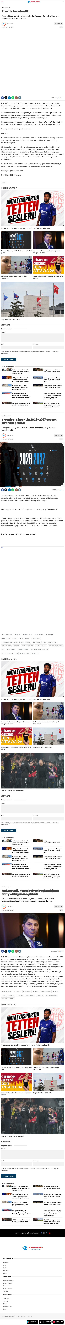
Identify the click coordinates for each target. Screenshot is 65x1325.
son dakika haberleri (8, 999)
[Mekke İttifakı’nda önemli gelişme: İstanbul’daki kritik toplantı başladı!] (7, 370)
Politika (5, 1268)
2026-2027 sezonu (7, 634)
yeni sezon (36, 653)
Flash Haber (27, 991)
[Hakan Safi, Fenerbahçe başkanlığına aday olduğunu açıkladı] (48, 240)
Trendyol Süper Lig (23, 649)
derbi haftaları (28, 634)
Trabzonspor (11, 649)
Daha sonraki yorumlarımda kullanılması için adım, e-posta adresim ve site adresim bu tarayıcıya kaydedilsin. (29, 352)
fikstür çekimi (6, 638)
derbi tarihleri (39, 634)
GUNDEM (56, 991)
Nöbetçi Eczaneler (8, 1280)
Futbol (15, 638)
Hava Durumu (7, 1286)
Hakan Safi (20, 995)
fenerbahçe (50, 634)
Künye (5, 1304)
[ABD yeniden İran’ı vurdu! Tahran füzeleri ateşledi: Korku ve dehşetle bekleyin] (7, 378)
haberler (11, 995)
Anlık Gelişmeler (7, 991)
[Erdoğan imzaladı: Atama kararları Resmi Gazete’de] (38, 370)
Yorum (3, 332)
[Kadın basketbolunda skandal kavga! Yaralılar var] (16, 265)
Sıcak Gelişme (30, 995)
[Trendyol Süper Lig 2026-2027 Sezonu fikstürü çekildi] (16, 240)
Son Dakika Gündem (52, 995)
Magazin (5, 1270)
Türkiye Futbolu (25, 653)
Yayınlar (5, 1291)
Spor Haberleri (7, 646)
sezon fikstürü (53, 642)
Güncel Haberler (46, 991)
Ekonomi (5, 1263)
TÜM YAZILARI (58, 24)
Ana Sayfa (6, 1298)
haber (4, 995)
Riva (44, 642)
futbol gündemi (25, 638)
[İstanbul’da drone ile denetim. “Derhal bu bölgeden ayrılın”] (38, 386)
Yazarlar (5, 1301)
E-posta (36, 344)
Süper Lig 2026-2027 (27, 646)
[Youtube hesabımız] (49, 1233)
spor (4, 182)
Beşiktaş (18, 634)
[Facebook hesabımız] (41, 1233)
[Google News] (60, 98)
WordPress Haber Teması (23, 1316)
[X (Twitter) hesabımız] (44, 1233)
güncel (36, 991)
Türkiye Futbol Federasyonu (10, 653)
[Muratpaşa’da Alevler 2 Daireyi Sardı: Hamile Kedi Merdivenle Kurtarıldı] (7, 386)
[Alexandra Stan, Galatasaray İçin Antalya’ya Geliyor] (48, 265)
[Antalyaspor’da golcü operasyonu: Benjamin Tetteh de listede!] (32, 208)
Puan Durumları (7, 1288)
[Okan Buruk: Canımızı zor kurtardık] (32, 770)
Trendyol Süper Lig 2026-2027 (40, 649)
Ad (2, 344)
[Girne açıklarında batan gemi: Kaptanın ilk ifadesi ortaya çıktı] (38, 378)
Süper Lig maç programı (56, 646)
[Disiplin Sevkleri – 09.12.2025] (32, 299)
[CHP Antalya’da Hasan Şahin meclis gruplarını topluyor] (7, 403)
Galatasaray (36, 638)
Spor (61, 27)
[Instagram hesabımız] (46, 1233)
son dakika (40, 995)
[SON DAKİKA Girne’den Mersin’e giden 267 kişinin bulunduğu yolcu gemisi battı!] (7, 394)
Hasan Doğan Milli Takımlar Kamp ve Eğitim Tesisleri (16, 642)
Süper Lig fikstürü (41, 646)
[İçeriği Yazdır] (19, 97)
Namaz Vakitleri (7, 1283)
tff (3, 649)
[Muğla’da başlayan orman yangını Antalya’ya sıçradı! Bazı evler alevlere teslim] (38, 403)
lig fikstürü (36, 642)
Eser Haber (10, 24)
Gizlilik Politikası (7, 1306)
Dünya (5, 1273)
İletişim (5, 1309)
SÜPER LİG (16, 646)
